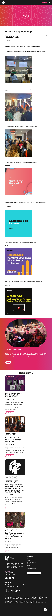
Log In (44, 2)
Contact (29, 567)
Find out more (8, 206)
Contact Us (7, 571)
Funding (14, 477)
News (17, 36)
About (28, 560)
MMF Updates (9, 36)
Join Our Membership (34, 573)
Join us (8, 362)
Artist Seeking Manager (32, 559)
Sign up (6, 245)
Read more (7, 165)
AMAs (7, 529)
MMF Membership (31, 562)
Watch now (7, 285)
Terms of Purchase (31, 568)
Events (7, 434)
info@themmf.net (10, 574)
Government (9, 481)
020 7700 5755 (9, 572)
